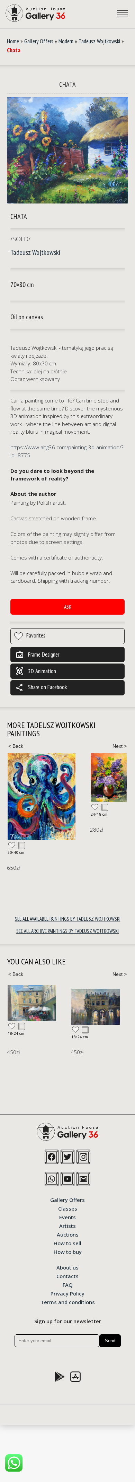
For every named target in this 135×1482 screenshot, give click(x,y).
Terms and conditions (67, 1302)
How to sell (67, 1243)
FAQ (68, 1284)
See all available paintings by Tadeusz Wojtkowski (67, 919)
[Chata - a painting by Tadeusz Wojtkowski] (67, 150)
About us (67, 1267)
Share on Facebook (41, 688)
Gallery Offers (38, 41)
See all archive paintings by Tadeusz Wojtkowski (67, 931)
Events (67, 1217)
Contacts (67, 1276)
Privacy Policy (67, 1293)
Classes (67, 1208)
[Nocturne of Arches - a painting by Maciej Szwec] (95, 1007)
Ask (67, 607)
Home (13, 41)
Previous (15, 746)
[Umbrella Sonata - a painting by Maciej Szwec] (32, 1003)
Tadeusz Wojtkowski (99, 41)
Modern (65, 41)
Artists (67, 1225)
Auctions (68, 1234)
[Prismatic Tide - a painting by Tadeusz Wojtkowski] (41, 796)
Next (119, 746)
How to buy (68, 1251)
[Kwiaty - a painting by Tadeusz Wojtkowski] (109, 777)
